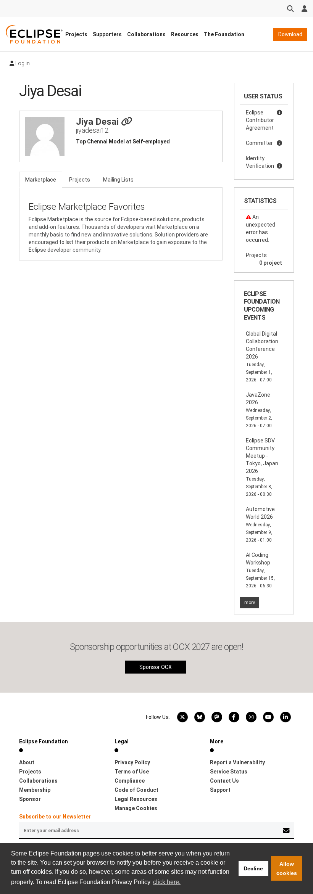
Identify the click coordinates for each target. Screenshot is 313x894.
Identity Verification (260, 162)
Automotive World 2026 (260, 524)
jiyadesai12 (92, 130)
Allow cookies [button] (286, 868)
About (26, 762)
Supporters (107, 34)
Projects (76, 34)
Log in (22, 63)
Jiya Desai (98, 121)
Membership (34, 790)
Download (290, 34)
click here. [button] (167, 882)
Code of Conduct (136, 790)
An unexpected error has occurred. (260, 228)
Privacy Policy (132, 762)
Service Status (228, 772)
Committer (259, 143)
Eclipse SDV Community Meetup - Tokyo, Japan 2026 (262, 467)
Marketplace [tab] (40, 180)
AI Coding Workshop (260, 570)
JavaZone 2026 (259, 410)
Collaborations (146, 34)
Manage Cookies (136, 808)
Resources (184, 34)
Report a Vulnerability (237, 762)
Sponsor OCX (155, 667)
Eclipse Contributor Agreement (260, 120)
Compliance (130, 781)
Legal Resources (136, 799)
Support (220, 790)
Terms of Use (132, 772)
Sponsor (30, 799)
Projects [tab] (79, 180)
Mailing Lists (118, 180)
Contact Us (224, 781)
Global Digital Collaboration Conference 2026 (262, 357)
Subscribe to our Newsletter (55, 817)
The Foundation (224, 34)
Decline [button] (253, 868)
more (249, 602)
